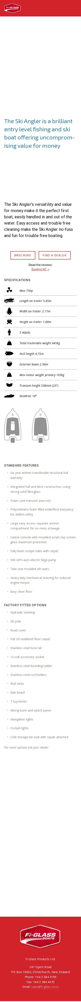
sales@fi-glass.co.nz (45, 987)
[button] (13, 895)
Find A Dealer (54, 255)
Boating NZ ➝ (41, 269)
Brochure (23, 255)
